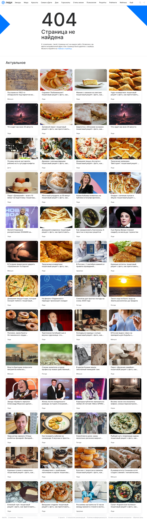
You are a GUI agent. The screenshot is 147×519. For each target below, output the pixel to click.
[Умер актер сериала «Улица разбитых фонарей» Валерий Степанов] (22, 429)
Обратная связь (138, 517)
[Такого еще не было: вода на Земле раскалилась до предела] (125, 291)
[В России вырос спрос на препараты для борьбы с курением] (125, 326)
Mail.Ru (4, 517)
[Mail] (3, 2)
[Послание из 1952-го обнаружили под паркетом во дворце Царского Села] (22, 85)
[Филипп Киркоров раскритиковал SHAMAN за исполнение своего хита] (22, 222)
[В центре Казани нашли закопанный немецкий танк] (91, 360)
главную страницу (64, 49)
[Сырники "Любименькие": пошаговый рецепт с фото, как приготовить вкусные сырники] (56, 85)
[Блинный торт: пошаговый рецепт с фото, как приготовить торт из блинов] (22, 497)
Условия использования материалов (119, 517)
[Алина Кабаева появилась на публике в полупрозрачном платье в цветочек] (91, 188)
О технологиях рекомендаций (75, 517)
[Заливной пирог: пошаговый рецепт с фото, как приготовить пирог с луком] (56, 119)
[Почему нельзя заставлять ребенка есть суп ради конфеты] (22, 154)
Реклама (20, 517)
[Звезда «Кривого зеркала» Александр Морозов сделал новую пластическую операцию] (22, 394)
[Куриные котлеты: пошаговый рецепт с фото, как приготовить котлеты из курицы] (125, 257)
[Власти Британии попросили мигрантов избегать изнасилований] (22, 360)
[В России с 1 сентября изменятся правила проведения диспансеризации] (91, 257)
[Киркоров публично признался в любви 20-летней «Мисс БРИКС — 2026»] (91, 394)
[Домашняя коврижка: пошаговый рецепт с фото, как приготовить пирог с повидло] (56, 222)
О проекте (61, 517)
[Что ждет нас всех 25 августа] (22, 119)
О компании (12, 517)
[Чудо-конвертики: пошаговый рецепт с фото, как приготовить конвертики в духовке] (125, 85)
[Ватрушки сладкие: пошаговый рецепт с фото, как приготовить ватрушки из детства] (56, 497)
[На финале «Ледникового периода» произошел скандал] (56, 291)
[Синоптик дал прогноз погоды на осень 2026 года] (91, 291)
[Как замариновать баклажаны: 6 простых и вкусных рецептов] (91, 222)
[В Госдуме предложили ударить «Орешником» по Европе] (22, 257)
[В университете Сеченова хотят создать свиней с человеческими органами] (125, 463)
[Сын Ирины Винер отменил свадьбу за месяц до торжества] (125, 222)
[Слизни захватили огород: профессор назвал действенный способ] (56, 360)
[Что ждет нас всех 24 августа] (125, 119)
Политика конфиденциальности (97, 517)
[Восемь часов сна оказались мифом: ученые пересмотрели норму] (125, 394)
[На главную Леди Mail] (8, 2)
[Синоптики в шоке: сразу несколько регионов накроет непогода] (91, 429)
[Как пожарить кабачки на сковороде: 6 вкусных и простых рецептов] (56, 429)
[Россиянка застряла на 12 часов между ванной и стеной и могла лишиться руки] (91, 497)
